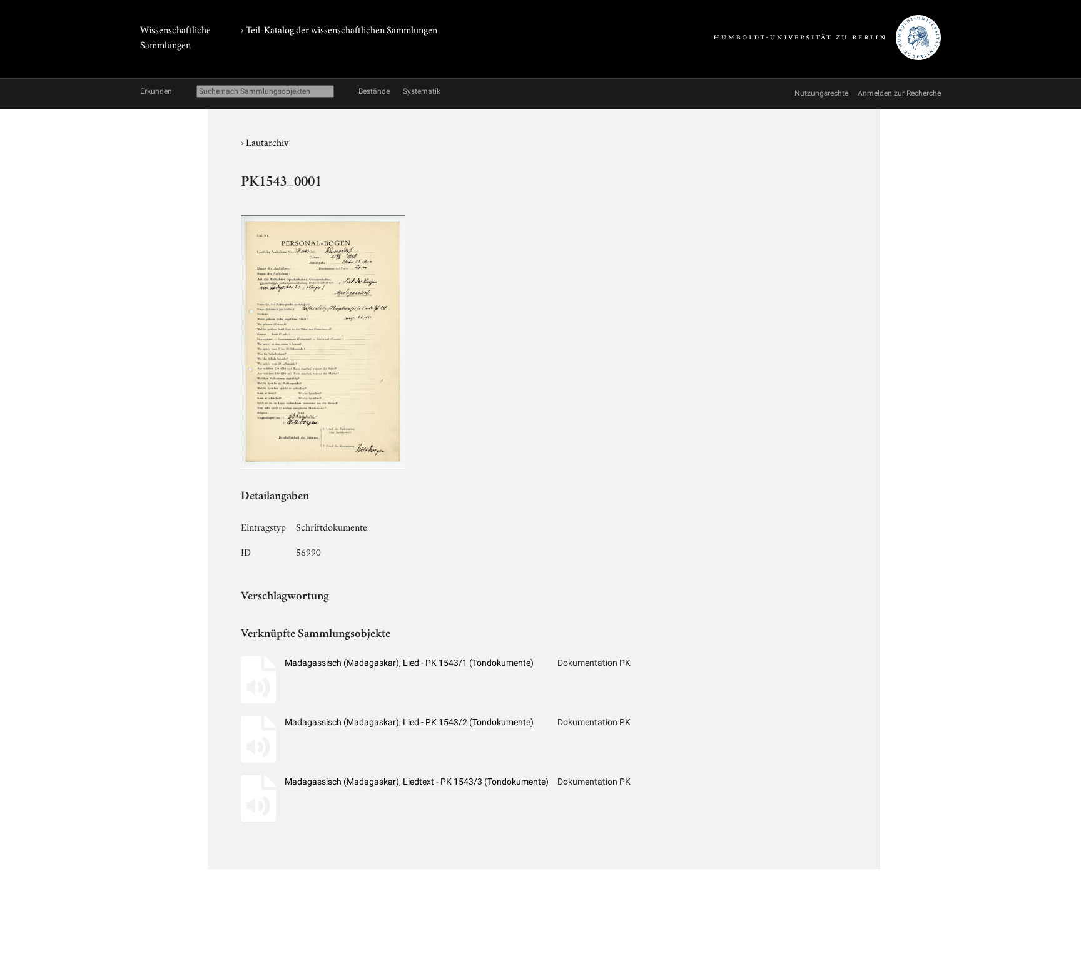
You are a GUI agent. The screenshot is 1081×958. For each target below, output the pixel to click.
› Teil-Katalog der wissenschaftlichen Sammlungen (339, 29)
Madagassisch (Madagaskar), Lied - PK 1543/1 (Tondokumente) (409, 663)
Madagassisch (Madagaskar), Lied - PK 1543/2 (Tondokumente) (409, 722)
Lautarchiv (267, 141)
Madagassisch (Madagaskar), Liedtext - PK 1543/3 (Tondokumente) (417, 782)
